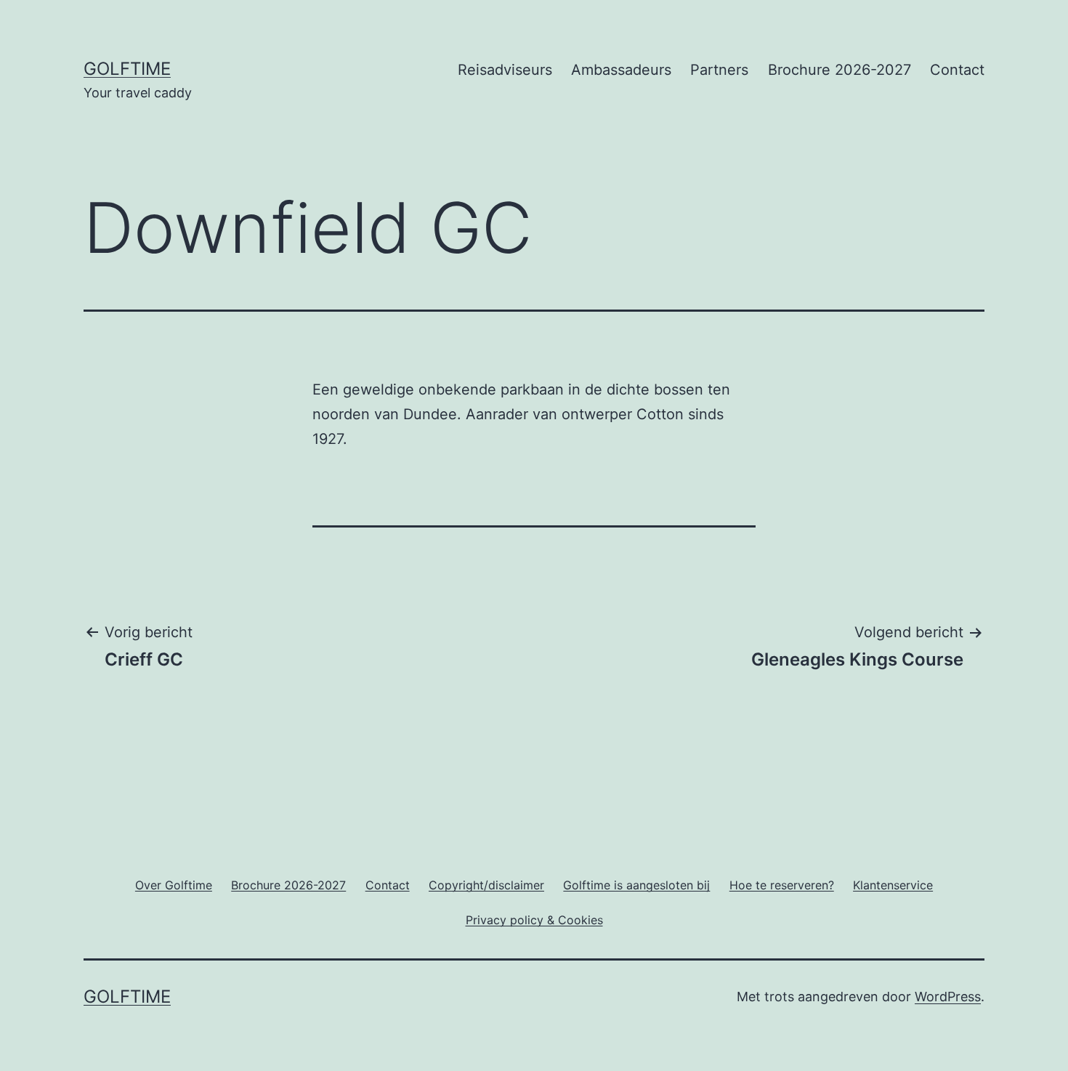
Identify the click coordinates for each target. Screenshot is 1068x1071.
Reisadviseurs (505, 69)
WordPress (948, 996)
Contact (957, 69)
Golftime (127, 68)
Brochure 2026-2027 (839, 69)
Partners (719, 69)
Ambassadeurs (621, 69)
